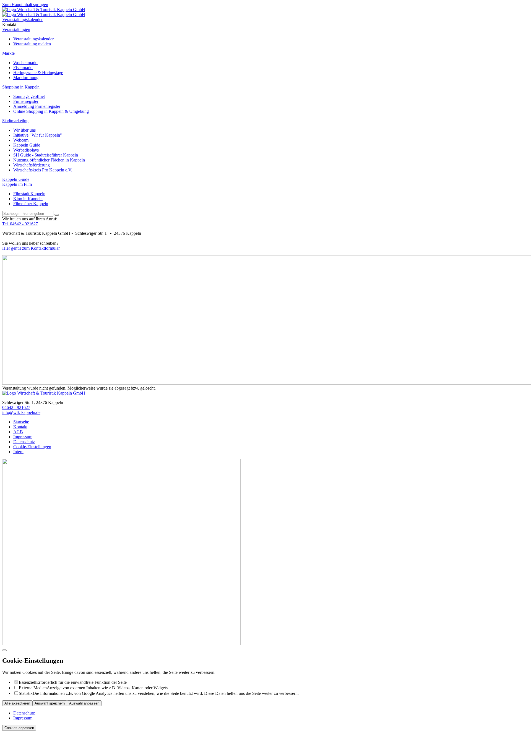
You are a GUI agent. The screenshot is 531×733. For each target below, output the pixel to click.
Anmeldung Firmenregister (36, 106)
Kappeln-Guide (15, 179)
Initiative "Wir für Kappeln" (37, 135)
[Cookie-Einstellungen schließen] (4, 650)
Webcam (20, 140)
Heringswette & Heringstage (38, 72)
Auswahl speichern (50, 703)
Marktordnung (25, 77)
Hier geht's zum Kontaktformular (31, 248)
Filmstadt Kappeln (29, 193)
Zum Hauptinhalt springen (25, 4)
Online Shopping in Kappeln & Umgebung (51, 111)
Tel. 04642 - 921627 (20, 223)
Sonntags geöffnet (29, 96)
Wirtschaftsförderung (31, 165)
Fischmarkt (23, 67)
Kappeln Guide (26, 145)
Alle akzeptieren (17, 703)
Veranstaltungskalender (33, 38)
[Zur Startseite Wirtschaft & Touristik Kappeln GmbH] (43, 9)
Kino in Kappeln (28, 198)
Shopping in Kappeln (21, 87)
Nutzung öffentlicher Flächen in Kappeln (49, 160)
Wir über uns (24, 130)
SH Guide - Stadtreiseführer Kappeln (45, 155)
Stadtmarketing (15, 120)
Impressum (22, 718)
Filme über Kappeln (30, 203)
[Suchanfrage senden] (56, 215)
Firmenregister (25, 101)
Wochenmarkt (25, 62)
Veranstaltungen (16, 29)
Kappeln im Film (17, 184)
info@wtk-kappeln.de (21, 412)
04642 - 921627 (16, 407)
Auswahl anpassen (84, 703)
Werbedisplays (26, 150)
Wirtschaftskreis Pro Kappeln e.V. (42, 170)
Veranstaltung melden (32, 43)
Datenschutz (24, 713)
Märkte (8, 53)
